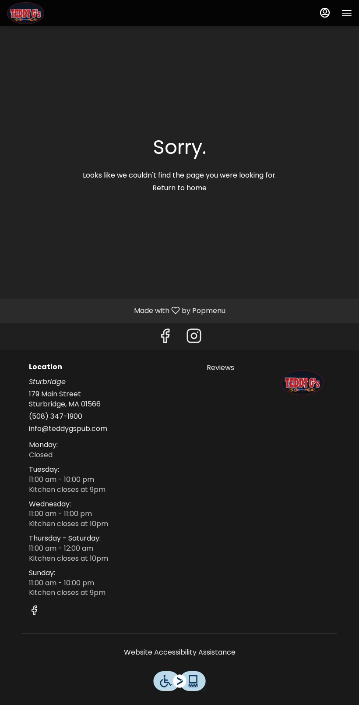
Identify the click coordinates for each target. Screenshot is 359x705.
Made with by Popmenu (116, 310)
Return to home (179, 188)
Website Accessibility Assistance (180, 652)
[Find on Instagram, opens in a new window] (194, 338)
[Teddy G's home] (46, 13)
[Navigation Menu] (346, 13)
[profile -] (325, 12)
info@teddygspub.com (68, 429)
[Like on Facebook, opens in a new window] (165, 338)
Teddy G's (302, 382)
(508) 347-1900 (55, 416)
